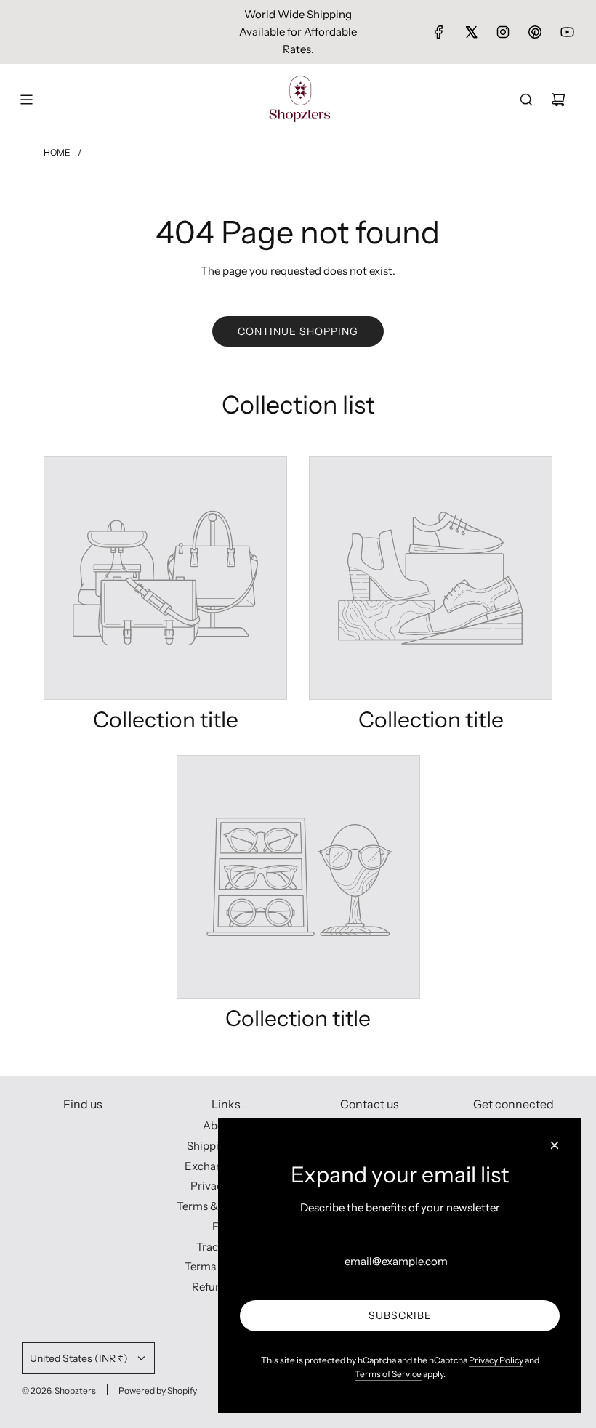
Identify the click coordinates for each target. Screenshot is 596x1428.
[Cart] (558, 100)
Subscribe (400, 1315)
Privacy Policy (496, 1360)
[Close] (555, 1145)
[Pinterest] (535, 32)
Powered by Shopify (157, 1390)
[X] (471, 32)
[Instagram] (503, 32)
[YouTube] (567, 32)
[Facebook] (439, 32)
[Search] (526, 100)
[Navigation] (26, 100)
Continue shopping (298, 331)
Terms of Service (388, 1373)
